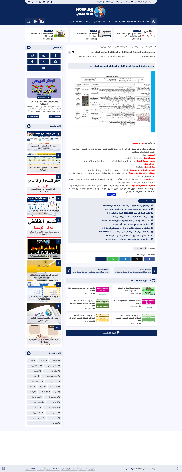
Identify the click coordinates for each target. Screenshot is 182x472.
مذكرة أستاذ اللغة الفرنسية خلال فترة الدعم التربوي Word (128, 239)
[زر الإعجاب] (73, 52)
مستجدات (110, 21)
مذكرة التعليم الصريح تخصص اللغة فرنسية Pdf (132, 224)
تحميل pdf (111, 194)
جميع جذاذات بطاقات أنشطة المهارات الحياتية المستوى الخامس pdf (128, 318)
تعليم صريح (136, 30)
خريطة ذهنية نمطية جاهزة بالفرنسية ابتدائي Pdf (44, 340)
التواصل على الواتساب (141, 2)
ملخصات (79, 21)
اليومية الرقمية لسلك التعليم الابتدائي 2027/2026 (44, 211)
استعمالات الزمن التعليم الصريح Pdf (44, 256)
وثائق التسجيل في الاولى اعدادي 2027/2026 (43, 190)
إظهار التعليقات (109, 333)
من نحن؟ (151, 2)
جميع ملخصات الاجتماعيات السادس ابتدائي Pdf (132, 217)
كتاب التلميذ (47, 30)
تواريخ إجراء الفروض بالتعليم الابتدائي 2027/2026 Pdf (44, 297)
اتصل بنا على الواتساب (69, 469)
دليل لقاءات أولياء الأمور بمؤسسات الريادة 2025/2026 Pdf (128, 209)
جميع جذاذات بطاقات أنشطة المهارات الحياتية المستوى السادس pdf (82, 303)
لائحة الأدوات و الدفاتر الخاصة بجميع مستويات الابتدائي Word (126, 220)
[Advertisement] (135, 449)
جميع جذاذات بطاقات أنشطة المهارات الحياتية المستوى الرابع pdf (82, 317)
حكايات (72, 21)
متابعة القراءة (34, 116)
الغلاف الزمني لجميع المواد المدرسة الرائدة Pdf (44, 168)
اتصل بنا (40, 469)
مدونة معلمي (130, 469)
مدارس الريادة (120, 21)
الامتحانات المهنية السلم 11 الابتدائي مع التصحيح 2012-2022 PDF (125, 232)
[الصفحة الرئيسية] (154, 21)
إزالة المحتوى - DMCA (112, 2)
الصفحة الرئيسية (151, 47)
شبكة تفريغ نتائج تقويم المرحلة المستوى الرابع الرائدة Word (127, 205)
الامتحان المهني (99, 21)
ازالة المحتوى (30, 469)
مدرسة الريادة (54, 116)
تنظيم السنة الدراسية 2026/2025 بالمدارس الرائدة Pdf (129, 213)
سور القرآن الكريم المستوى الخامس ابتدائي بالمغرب (44, 319)
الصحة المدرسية (143, 21)
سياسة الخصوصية (126, 2)
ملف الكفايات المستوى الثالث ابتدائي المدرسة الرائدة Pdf (128, 236)
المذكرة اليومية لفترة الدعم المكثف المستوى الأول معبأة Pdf (44, 276)
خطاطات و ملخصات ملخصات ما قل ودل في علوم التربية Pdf (126, 228)
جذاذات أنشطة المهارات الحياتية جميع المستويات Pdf (129, 289)
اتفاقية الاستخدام (97, 2)
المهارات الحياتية (139, 47)
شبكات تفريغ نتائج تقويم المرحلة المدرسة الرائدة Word (129, 34)
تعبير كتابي (88, 21)
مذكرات (92, 30)
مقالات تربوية (131, 21)
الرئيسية (91, 469)
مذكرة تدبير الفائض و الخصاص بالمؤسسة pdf (43, 147)
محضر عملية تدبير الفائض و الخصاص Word (44, 233)
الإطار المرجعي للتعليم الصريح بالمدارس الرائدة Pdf (43, 102)
